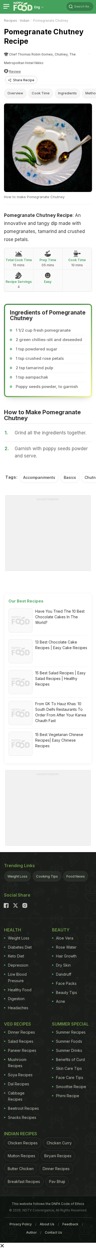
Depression (18, 965)
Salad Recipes (20, 1041)
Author (31, 1232)
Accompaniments (39, 477)
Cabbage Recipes (16, 1096)
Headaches (18, 1007)
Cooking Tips (47, 876)
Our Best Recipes (26, 601)
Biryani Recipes (57, 1155)
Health (12, 930)
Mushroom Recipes (17, 1062)
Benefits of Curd (70, 1059)
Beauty (61, 930)
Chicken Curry (59, 1143)
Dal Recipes (18, 1084)
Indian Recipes (20, 1133)
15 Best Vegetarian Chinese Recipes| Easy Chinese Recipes (59, 740)
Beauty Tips (66, 992)
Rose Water (66, 947)
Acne (60, 1001)
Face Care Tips (69, 1077)
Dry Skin (63, 965)
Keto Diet (16, 956)
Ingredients (67, 93)
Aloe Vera (64, 938)
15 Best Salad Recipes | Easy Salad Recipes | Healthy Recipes (60, 678)
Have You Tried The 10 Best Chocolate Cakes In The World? (60, 617)
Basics (70, 477)
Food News (75, 876)
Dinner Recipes (21, 1032)
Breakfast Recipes (24, 1181)
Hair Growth (66, 956)
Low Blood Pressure (17, 977)
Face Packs (66, 983)
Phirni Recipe (67, 1095)
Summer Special (70, 1024)
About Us (47, 1224)
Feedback (70, 1224)
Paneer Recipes (22, 1050)
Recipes (10, 21)
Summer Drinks (69, 1050)
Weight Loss (17, 876)
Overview (15, 93)
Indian (24, 21)
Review (15, 71)
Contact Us (53, 1232)
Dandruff (63, 974)
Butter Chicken (21, 1168)
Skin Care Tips (69, 1068)
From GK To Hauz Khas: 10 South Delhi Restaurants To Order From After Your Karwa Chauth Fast (60, 712)
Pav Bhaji (57, 1181)
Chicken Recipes (23, 1143)
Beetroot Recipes (23, 1108)
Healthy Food (19, 990)
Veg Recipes (17, 1024)
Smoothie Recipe (71, 1086)
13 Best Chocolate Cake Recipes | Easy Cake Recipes (61, 645)
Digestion (16, 998)
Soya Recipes (20, 1075)
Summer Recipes (71, 1032)
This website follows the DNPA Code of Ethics (48, 1204)
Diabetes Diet (20, 947)
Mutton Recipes (21, 1155)
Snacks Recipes (22, 1117)
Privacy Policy (21, 1224)
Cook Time (41, 93)
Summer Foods (69, 1041)
